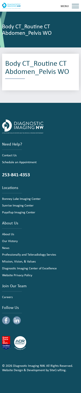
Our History (10, 241)
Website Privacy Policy (17, 275)
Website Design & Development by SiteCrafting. (34, 370)
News (5, 247)
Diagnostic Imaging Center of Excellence (29, 268)
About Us (8, 234)
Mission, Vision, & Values (19, 261)
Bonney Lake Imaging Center (21, 198)
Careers (7, 297)
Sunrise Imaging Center (18, 205)
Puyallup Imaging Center (18, 212)
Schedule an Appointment (19, 162)
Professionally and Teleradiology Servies (29, 254)
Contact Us (9, 155)
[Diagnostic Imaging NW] (11, 6)
